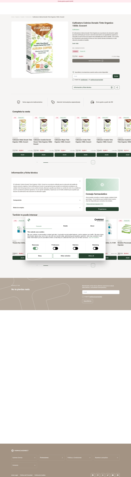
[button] (52, 457)
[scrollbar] (65, 163)
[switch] (55, 248)
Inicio (12, 17)
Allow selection (65, 255)
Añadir (22, 154)
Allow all (91, 255)
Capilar (22, 17)
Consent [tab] (38, 226)
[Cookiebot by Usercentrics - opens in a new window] (96, 220)
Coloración (28, 17)
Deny (39, 255)
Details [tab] (65, 226)
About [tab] (92, 226)
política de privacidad (97, 79)
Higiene (17, 17)
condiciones (84, 79)
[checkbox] (73, 79)
